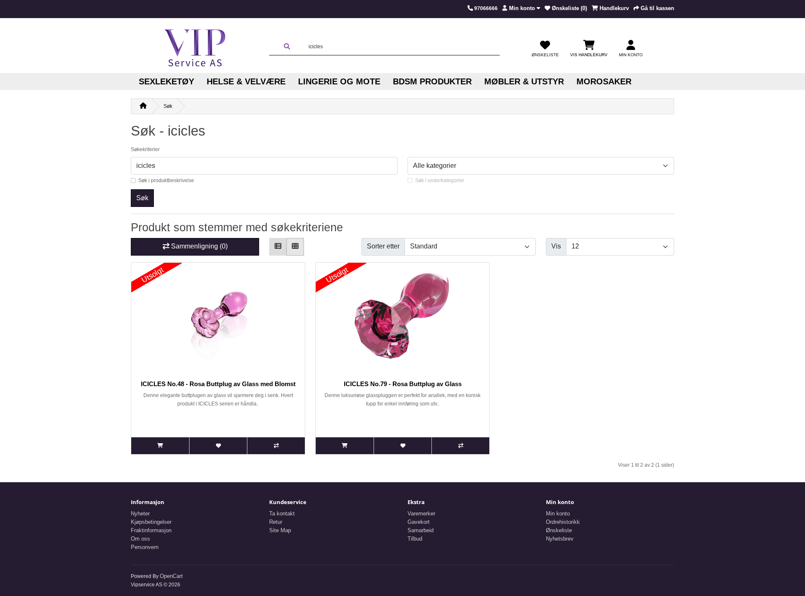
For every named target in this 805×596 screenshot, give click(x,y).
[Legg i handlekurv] (160, 445)
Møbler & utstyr (524, 81)
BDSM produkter (432, 81)
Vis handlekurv (589, 54)
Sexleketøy (166, 81)
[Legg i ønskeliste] (218, 445)
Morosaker (603, 81)
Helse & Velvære (246, 81)
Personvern (144, 547)
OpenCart (171, 576)
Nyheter (140, 513)
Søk (168, 106)
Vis (556, 246)
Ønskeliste (559, 530)
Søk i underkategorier (439, 180)
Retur (275, 522)
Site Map (280, 530)
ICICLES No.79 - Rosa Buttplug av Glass (403, 383)
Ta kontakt (282, 513)
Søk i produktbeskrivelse (166, 180)
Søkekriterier (145, 149)
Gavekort (419, 522)
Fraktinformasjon (151, 530)
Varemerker (421, 513)
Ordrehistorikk (563, 522)
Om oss (140, 539)
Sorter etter (383, 246)
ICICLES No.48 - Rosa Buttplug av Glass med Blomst (218, 383)
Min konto (558, 513)
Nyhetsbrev (560, 539)
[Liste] (278, 247)
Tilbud (415, 539)
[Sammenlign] (276, 445)
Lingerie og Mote (339, 81)
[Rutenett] (295, 247)
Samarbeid (421, 530)
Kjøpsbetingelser (151, 522)
